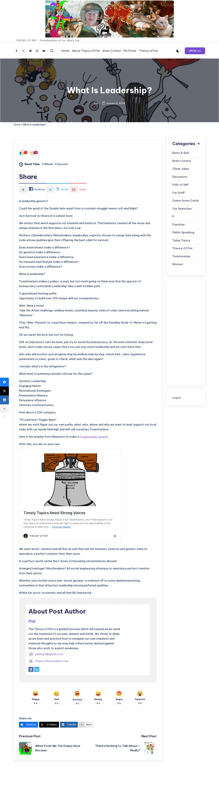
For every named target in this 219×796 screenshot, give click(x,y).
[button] (195, 50)
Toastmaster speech (94, 436)
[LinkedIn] (4, 399)
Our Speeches (182, 208)
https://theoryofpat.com (52, 661)
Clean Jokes (180, 169)
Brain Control (181, 161)
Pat (32, 621)
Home (17, 124)
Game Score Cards (185, 201)
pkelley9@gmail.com (49, 654)
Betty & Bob (180, 153)
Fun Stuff (178, 193)
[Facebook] (4, 382)
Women (177, 264)
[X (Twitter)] (4, 391)
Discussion (179, 177)
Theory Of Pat (182, 248)
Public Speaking (183, 232)
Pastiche (178, 224)
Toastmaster (181, 256)
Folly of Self (180, 185)
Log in (176, 398)
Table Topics (181, 240)
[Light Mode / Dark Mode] (178, 51)
